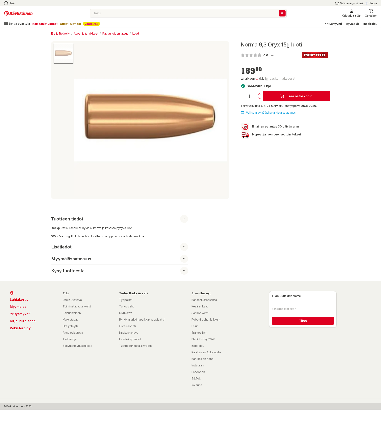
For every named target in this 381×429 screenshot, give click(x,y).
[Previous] (79, 120)
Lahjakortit (19, 299)
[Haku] (282, 13)
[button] (349, 3)
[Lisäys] (260, 94)
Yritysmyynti (333, 23)
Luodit (136, 33)
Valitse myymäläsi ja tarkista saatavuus (271, 112)
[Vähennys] (260, 98)
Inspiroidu (370, 23)
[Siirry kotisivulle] (18, 13)
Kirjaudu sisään (23, 321)
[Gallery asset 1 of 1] (150, 120)
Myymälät (352, 23)
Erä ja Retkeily (60, 33)
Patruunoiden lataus (115, 33)
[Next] (221, 120)
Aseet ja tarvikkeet (86, 33)
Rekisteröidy (20, 328)
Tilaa (303, 321)
